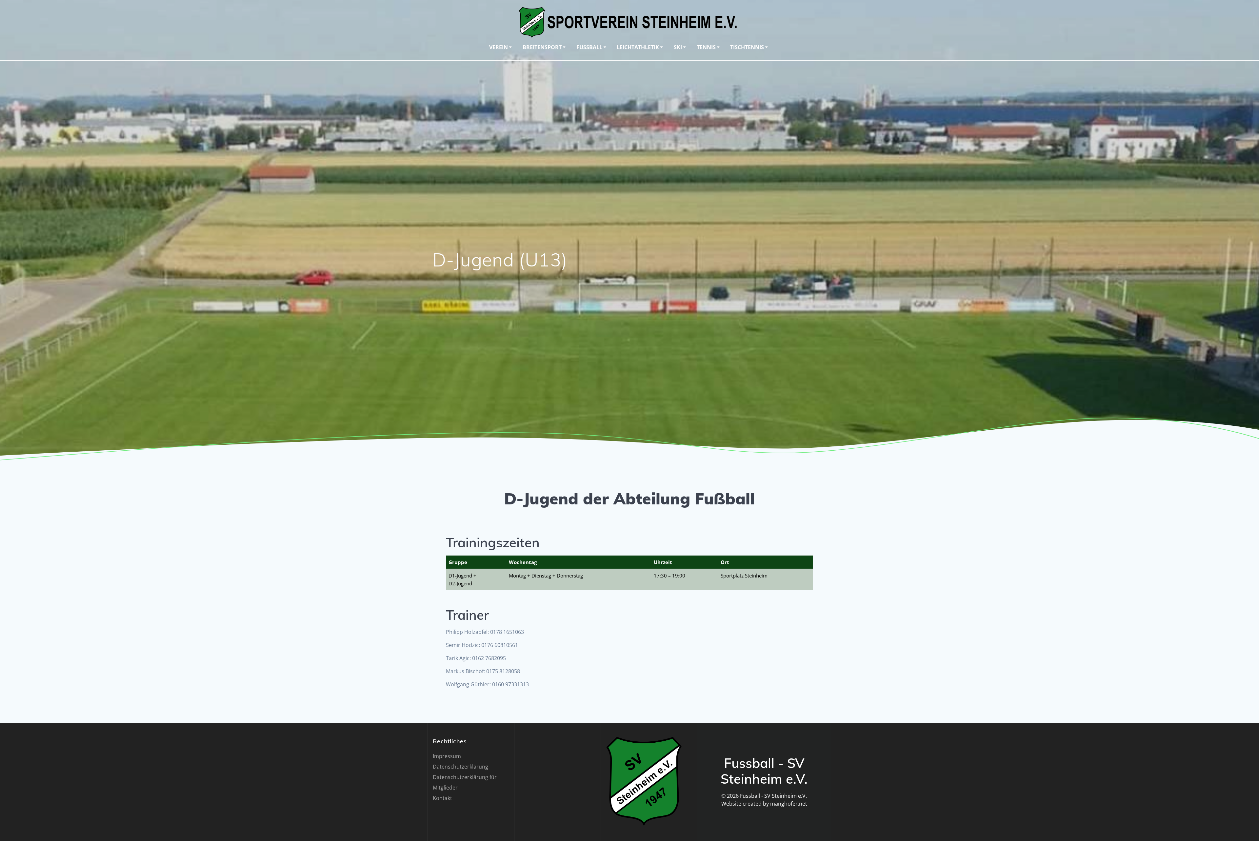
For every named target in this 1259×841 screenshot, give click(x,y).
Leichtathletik (638, 47)
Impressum (447, 756)
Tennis (706, 47)
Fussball (589, 47)
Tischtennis (747, 47)
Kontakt (442, 798)
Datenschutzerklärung (460, 766)
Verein (498, 47)
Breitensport (542, 47)
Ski (678, 47)
